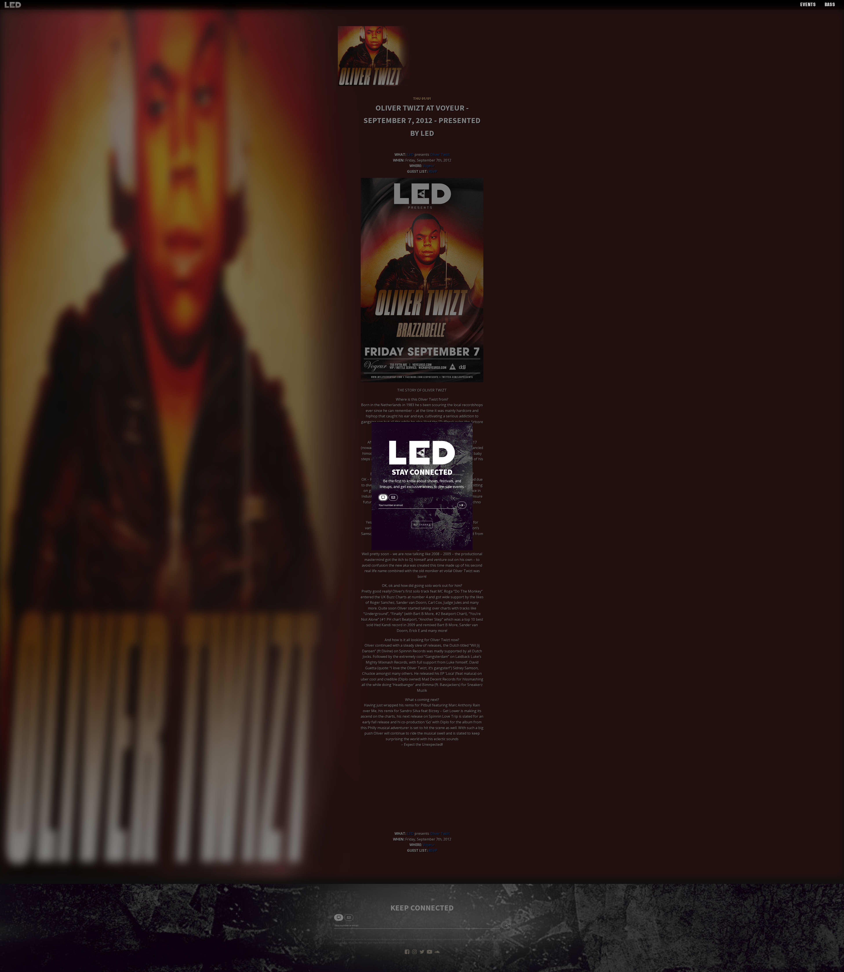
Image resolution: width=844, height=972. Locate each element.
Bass (830, 5)
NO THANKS (422, 524)
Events (808, 5)
